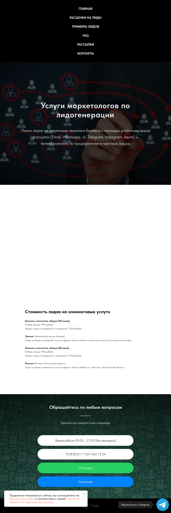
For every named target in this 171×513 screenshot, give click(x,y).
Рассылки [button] (85, 44)
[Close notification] (84, 494)
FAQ (86, 35)
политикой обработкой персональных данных (44, 500)
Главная (85, 9)
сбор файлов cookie (21, 498)
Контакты (85, 53)
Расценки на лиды (85, 18)
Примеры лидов (85, 27)
